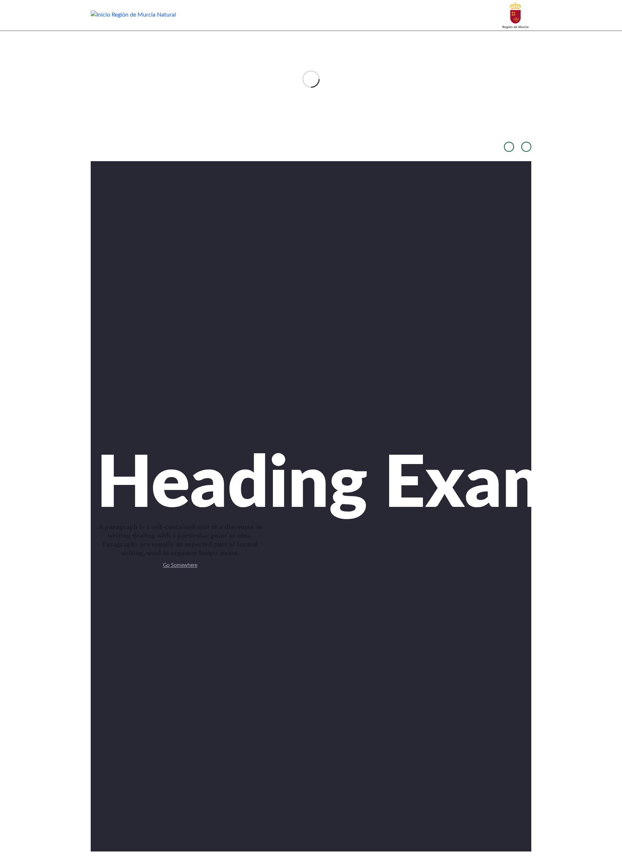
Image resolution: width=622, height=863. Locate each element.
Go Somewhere (180, 565)
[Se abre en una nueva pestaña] (515, 15)
